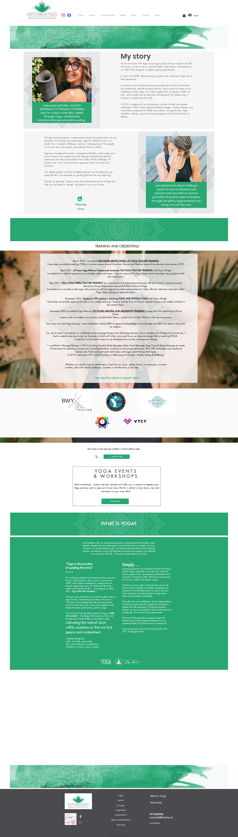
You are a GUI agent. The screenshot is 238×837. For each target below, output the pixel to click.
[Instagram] (63, 15)
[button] (157, 15)
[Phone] (96, 456)
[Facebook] (69, 15)
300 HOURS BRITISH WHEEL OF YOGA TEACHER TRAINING (128, 260)
